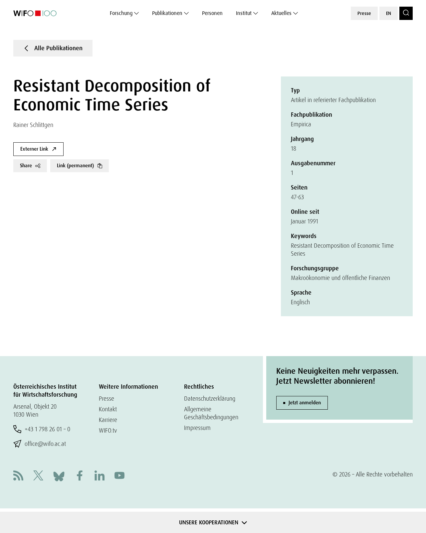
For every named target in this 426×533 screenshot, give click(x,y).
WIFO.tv (108, 430)
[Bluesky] (59, 475)
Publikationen (167, 13)
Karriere (108, 420)
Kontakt (108, 409)
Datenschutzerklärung (209, 398)
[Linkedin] (100, 476)
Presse (364, 13)
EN (388, 13)
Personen (212, 13)
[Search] (406, 13)
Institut (244, 13)
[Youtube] (119, 476)
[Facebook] (80, 476)
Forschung (121, 13)
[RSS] (18, 476)
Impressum (197, 428)
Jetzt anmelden (305, 402)
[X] (38, 476)
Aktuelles (281, 13)
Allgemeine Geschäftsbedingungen (211, 413)
